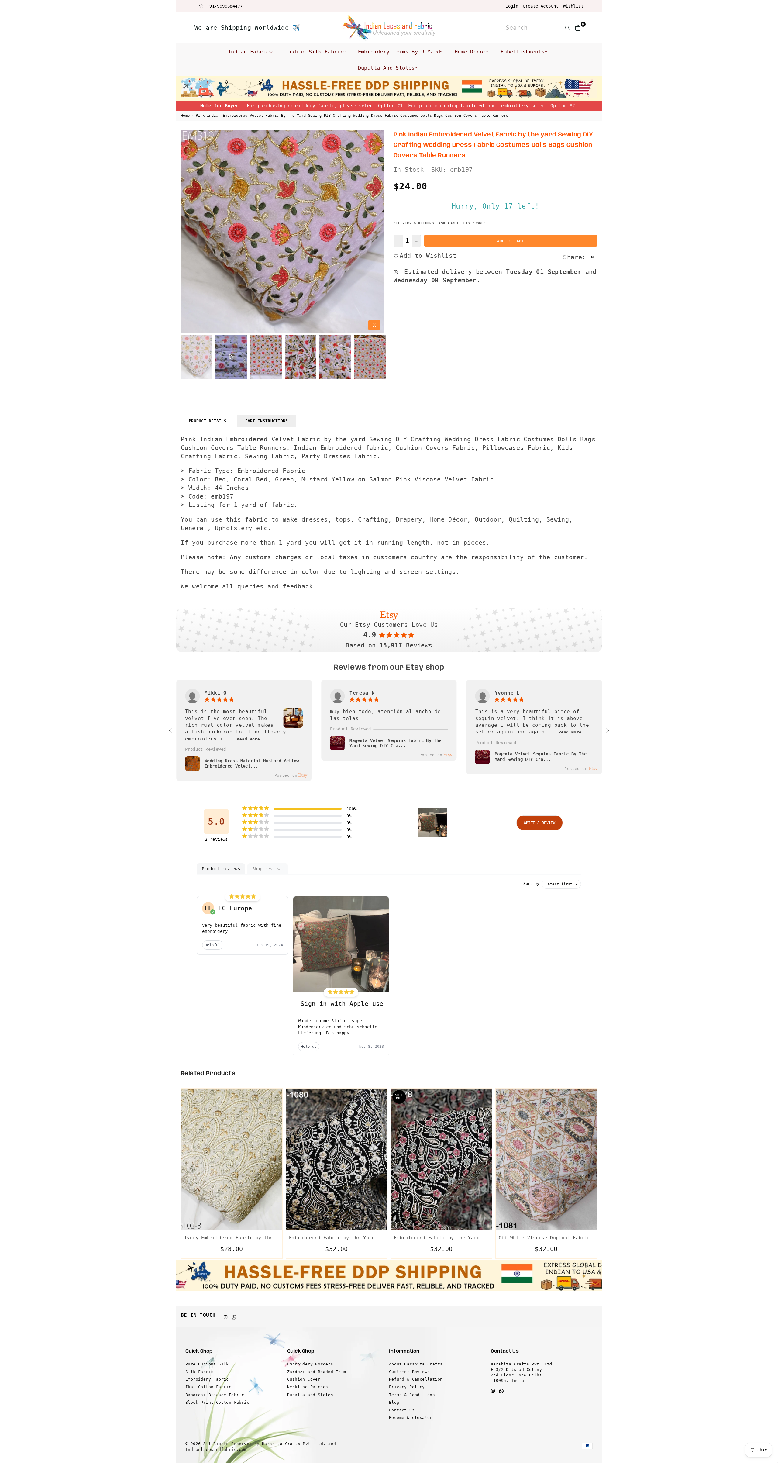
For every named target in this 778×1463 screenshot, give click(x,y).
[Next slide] (606, 730)
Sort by (531, 884)
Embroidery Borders (310, 1364)
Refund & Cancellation (415, 1379)
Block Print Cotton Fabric (217, 1402)
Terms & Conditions (412, 1394)
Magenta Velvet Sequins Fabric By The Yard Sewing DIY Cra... (395, 743)
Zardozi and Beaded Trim (316, 1371)
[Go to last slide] (171, 730)
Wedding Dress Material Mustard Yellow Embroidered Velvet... (252, 763)
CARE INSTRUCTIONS (266, 421)
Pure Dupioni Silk (207, 1364)
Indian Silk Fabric (315, 52)
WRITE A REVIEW (540, 823)
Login (511, 6)
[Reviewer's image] (293, 724)
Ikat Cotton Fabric (208, 1387)
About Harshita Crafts (415, 1364)
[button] (432, 822)
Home (185, 115)
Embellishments (523, 52)
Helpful (213, 945)
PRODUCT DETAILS (207, 421)
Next (379, 231)
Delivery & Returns (414, 223)
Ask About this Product (463, 223)
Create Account (541, 6)
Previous (186, 231)
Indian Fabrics (250, 52)
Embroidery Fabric (207, 1379)
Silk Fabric (199, 1371)
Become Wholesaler (410, 1417)
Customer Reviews (409, 1371)
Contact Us (402, 1410)
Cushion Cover (303, 1379)
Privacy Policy (407, 1387)
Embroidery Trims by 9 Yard (399, 52)
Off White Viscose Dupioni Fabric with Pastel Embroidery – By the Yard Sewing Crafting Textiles (546, 1237)
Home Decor (470, 52)
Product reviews (221, 868)
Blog (394, 1402)
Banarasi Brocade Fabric (214, 1394)
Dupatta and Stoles (386, 68)
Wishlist (573, 6)
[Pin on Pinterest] (593, 257)
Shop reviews (267, 868)
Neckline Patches (307, 1387)
